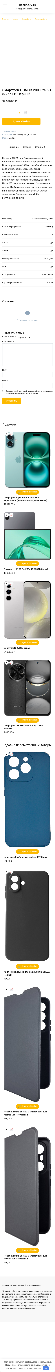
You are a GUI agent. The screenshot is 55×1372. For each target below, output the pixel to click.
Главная (5, 19)
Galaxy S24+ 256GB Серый (17, 648)
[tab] (13, 147)
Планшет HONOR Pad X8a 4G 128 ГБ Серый (26, 569)
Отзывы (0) (40, 147)
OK (45, 1368)
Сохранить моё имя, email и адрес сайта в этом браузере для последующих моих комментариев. (29, 392)
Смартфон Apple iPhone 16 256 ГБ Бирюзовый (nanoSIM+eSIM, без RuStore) (25, 499)
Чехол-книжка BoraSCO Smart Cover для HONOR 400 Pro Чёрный (25, 1257)
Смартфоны (26, 19)
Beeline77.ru (27, 5)
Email (5, 381)
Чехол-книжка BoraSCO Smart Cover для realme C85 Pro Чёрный (25, 1113)
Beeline (12, 138)
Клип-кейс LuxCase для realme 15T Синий (26, 857)
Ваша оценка (9, 337)
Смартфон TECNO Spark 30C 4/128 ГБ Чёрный (23, 727)
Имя (4, 370)
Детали (27, 147)
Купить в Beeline (21, 121)
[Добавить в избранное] (19, 112)
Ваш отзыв (8, 341)
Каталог (15, 19)
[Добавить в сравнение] (25, 112)
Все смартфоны (41, 19)
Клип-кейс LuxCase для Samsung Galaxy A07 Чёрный (27, 973)
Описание (14, 147)
